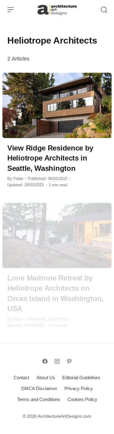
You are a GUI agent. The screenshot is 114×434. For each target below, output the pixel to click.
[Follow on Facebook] (45, 361)
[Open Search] (104, 10)
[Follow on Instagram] (57, 361)
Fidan (18, 178)
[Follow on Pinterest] (69, 361)
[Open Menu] (11, 10)
